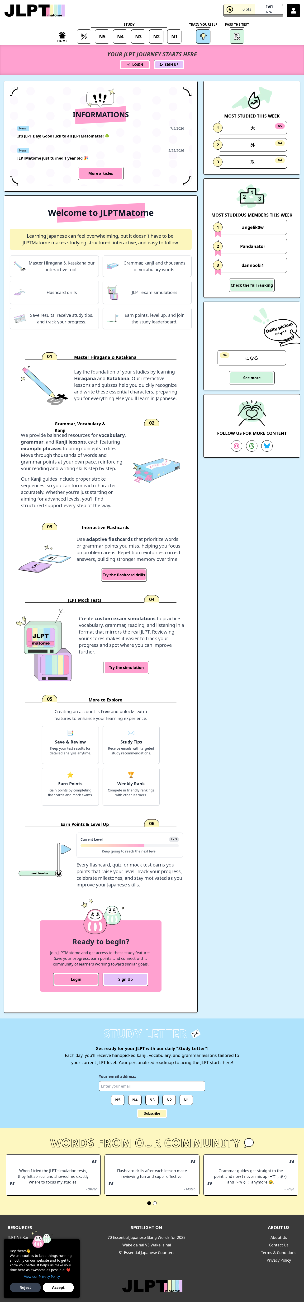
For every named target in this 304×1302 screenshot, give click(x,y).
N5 (117, 1100)
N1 (186, 1100)
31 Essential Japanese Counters (147, 1252)
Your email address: (117, 1076)
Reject (25, 1287)
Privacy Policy (279, 1260)
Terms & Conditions (278, 1252)
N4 (135, 1100)
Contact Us (279, 1245)
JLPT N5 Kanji (19, 1237)
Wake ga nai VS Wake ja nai (146, 1245)
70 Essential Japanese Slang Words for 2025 (146, 1237)
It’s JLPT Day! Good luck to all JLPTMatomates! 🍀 (63, 136)
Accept (58, 1287)
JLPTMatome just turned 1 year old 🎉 (52, 158)
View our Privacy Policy (42, 1276)
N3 (152, 1100)
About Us (279, 1237)
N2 (169, 1100)
